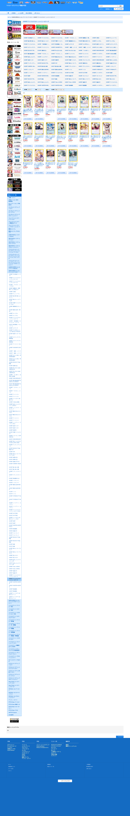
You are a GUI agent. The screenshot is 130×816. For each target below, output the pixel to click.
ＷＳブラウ (53, 747)
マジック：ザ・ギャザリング (43, 744)
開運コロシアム (25, 757)
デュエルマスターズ (11, 746)
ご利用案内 (88, 764)
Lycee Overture (10, 750)
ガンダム (24, 750)
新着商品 (49, 764)
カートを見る (10, 768)
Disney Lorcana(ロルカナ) (42, 747)
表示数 (25, 89)
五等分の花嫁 (54, 754)
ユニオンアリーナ (26, 746)
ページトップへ (120, 736)
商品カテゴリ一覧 (50, 766)
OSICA (23, 754)
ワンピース (24, 744)
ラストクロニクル (15, 96)
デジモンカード (25, 753)
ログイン (10, 770)
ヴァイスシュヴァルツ (56, 746)
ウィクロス (9, 747)
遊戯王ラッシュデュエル (71, 746)
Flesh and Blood (40, 746)
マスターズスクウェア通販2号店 (16, 5)
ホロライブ (53, 753)
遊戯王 (67, 744)
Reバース (53, 750)
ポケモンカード (10, 744)
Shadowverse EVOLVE (56, 744)
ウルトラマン (25, 747)
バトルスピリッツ (26, 751)
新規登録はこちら (11, 766)
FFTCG (23, 755)
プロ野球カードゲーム (56, 751)
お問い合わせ (88, 768)
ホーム (9, 764)
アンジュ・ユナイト (26, 758)
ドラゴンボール (25, 748)
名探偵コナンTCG (11, 748)
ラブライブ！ (54, 755)
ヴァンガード (54, 748)
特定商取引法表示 (89, 766)
